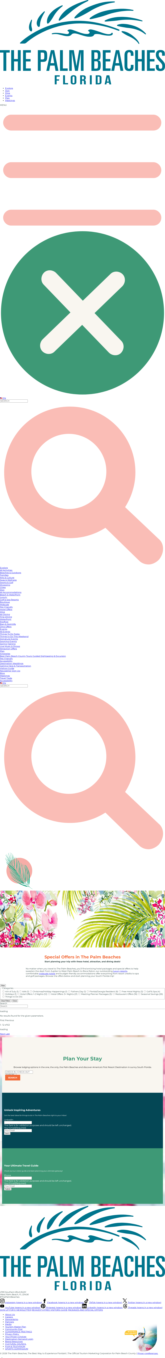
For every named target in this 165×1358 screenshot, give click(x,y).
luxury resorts (120, 971)
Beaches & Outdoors (10, 572)
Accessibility (6, 661)
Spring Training (8, 644)
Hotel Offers (6, 609)
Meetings (10, 100)
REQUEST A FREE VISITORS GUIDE (50, 1310)
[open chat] (142, 1338)
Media (8, 1324)
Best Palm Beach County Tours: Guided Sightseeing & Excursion (33, 656)
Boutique (5, 602)
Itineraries (5, 653)
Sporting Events (8, 641)
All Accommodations (10, 592)
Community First (14, 1329)
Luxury (3, 597)
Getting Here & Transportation (15, 666)
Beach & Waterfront (10, 595)
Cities (3, 587)
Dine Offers (5, 626)
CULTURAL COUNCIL (15, 1344)
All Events (5, 631)
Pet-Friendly (6, 607)
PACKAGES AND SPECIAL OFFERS (85, 1310)
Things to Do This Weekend (14, 636)
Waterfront (5, 619)
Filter (3, 986)
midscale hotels (47, 973)
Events (8, 95)
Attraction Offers (8, 649)
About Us (10, 1314)
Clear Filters (5, 1001)
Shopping (5, 585)
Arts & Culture (7, 577)
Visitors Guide (7, 668)
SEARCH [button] (12, 1077)
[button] (82, 250)
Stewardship (11, 1319)
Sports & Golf (6, 582)
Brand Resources (14, 1341)
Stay (7, 91)
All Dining (5, 614)
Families (4, 575)
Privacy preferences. (147, 1353)
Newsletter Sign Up (10, 671)
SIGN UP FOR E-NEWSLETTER (15, 1310)
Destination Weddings (11, 663)
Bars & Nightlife (8, 624)
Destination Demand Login (19, 1339)
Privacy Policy (12, 1334)
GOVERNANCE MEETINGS (18, 1331)
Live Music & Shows (10, 646)
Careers (9, 1317)
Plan (7, 98)
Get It (7, 1133)
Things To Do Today (10, 634)
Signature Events (9, 639)
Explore (9, 88)
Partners (9, 1322)
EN (4, 398)
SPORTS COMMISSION (16, 1349)
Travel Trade (6, 678)
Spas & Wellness (8, 580)
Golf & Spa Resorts (9, 599)
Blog (2, 673)
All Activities (6, 570)
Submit (7, 1189)
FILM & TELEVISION (15, 1346)
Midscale (4, 604)
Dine (7, 93)
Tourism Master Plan (15, 1327)
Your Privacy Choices (15, 1336)
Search (3, 1003)
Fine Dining (6, 617)
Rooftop (4, 622)
